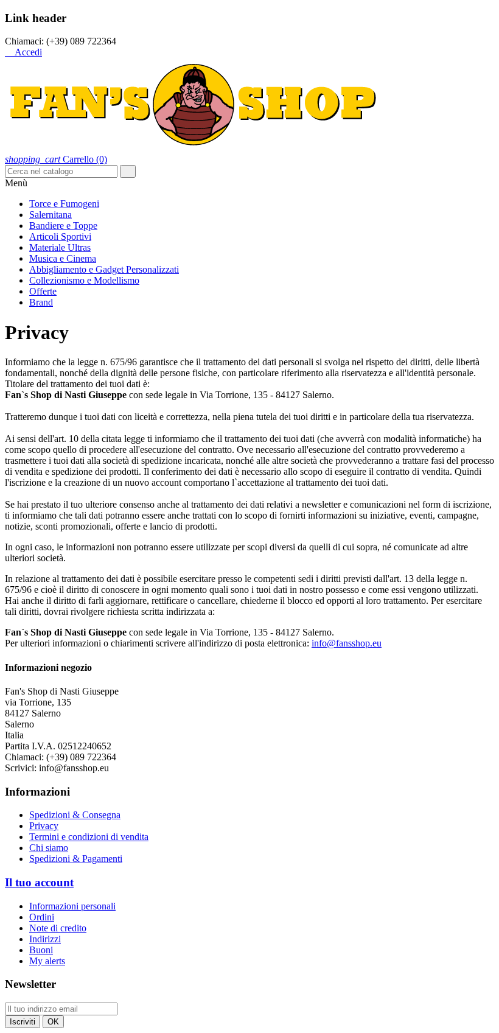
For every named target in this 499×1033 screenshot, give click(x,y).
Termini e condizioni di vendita (88, 837)
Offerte (43, 291)
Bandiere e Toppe (63, 225)
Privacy (43, 826)
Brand (41, 302)
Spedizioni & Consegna (74, 815)
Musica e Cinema (62, 258)
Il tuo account (39, 882)
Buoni (41, 950)
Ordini (41, 917)
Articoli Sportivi (60, 236)
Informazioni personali (72, 906)
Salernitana (50, 214)
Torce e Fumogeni (64, 203)
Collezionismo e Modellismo (84, 280)
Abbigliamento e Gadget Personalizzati (104, 269)
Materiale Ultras (60, 247)
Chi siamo (48, 847)
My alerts (47, 961)
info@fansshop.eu (347, 643)
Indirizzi (45, 939)
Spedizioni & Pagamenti (75, 858)
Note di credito (57, 928)
